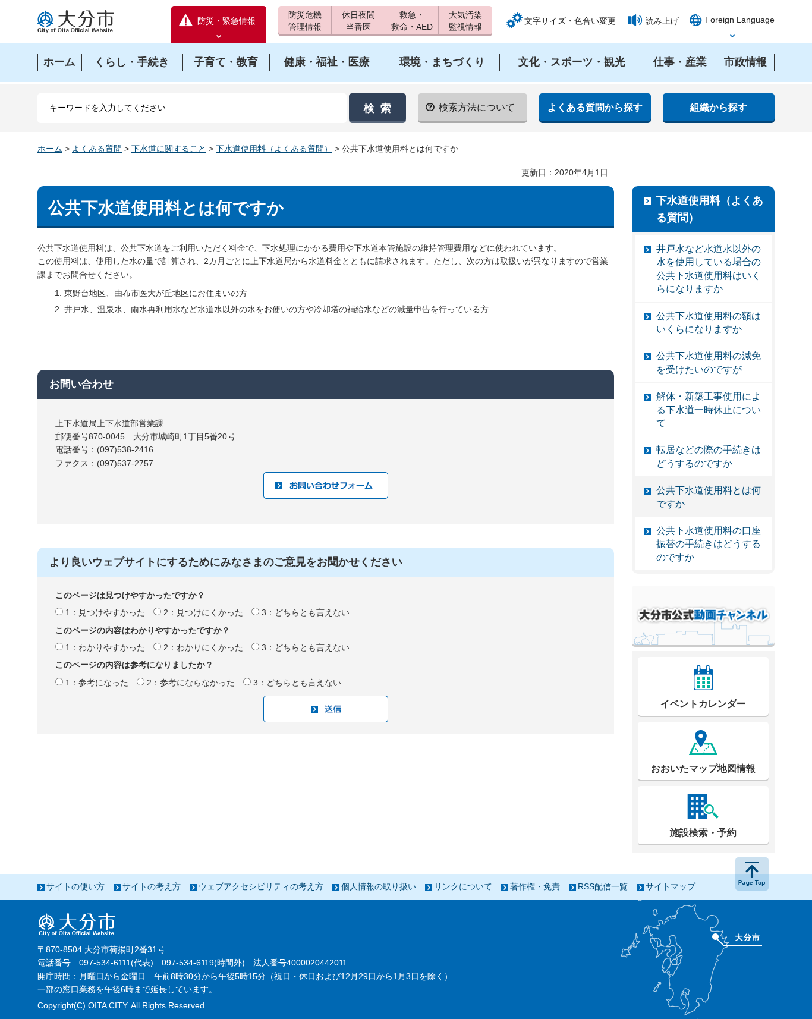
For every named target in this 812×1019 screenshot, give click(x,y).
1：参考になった (96, 682)
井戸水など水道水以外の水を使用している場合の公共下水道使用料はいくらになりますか (708, 269)
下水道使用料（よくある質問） (274, 148)
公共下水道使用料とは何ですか (708, 496)
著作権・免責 (535, 886)
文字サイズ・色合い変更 (570, 21)
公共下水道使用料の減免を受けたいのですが (708, 362)
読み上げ (662, 21)
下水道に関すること (168, 148)
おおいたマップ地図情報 (703, 768)
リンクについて (463, 886)
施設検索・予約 (703, 833)
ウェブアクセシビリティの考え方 (261, 886)
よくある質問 (97, 148)
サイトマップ (670, 886)
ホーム (49, 148)
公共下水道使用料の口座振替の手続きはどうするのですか (708, 544)
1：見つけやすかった (105, 612)
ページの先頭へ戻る (752, 874)
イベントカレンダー (703, 704)
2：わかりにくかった (203, 647)
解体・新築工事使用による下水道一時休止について (708, 409)
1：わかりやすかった (105, 647)
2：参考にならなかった (191, 682)
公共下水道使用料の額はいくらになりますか (708, 322)
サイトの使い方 (75, 886)
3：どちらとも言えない (306, 612)
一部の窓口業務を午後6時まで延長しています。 (127, 989)
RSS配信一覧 (603, 886)
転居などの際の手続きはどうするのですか (708, 456)
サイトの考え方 (151, 886)
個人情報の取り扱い (378, 886)
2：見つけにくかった (203, 612)
